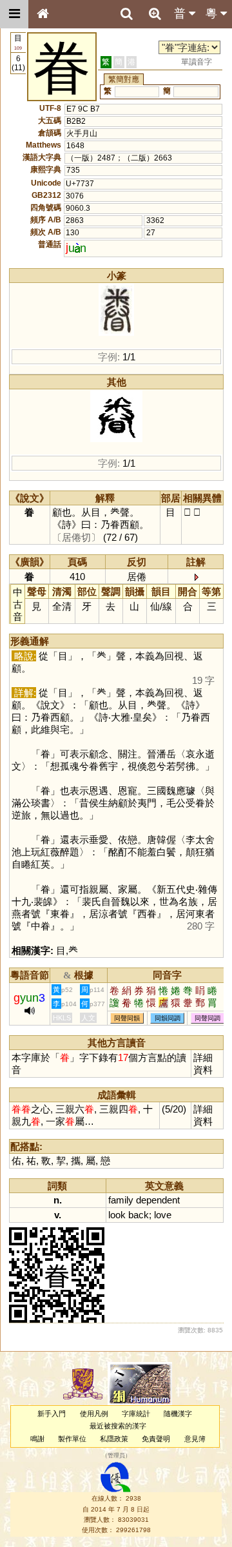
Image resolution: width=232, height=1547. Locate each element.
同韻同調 (167, 1018)
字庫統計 (136, 1413)
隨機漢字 (178, 1413)
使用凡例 (94, 1413)
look (117, 1214)
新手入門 (51, 1413)
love (162, 1214)
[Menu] (14, 14)
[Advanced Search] (154, 13)
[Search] (126, 14)
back (138, 1214)
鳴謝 (37, 1439)
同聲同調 (207, 1018)
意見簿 (195, 1439)
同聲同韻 (127, 1018)
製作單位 (72, 1439)
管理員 (116, 1455)
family (120, 1199)
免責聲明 (156, 1439)
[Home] (42, 14)
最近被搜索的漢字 (118, 1426)
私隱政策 (114, 1439)
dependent (158, 1199)
